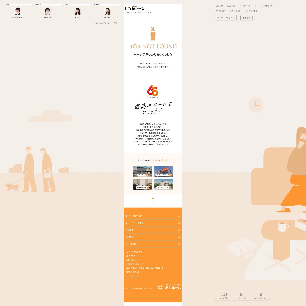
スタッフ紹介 (234, 10)
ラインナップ (245, 5)
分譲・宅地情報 (250, 10)
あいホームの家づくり (263, 5)
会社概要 (246, 17)
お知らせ (219, 5)
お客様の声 (220, 10)
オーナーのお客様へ (226, 17)
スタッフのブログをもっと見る (107, 23)
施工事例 (231, 5)
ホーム (127, 12)
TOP (153, 202)
